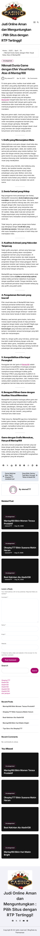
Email (3, 634)
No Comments (32, 78)
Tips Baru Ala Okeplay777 (12, 728)
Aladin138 (5, 682)
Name (3, 625)
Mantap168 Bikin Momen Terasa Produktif (19, 706)
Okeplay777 (5, 680)
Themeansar (19, 932)
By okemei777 (9, 78)
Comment (4, 597)
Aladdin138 (5, 689)
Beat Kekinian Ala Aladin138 (17, 577)
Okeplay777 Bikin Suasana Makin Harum (18, 712)
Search (4, 665)
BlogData (31, 930)
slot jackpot (5, 693)
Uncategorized (7, 61)
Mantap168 (5, 100)
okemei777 (26, 489)
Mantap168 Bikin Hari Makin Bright (16, 723)
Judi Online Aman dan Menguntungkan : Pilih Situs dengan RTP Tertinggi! (20, 904)
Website (3, 643)
